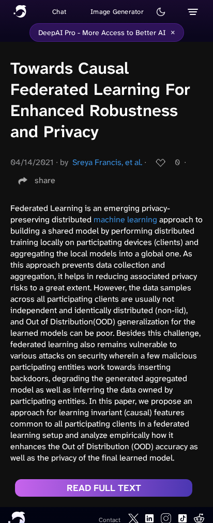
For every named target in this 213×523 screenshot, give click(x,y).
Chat (59, 11)
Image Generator (117, 11)
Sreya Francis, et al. (107, 162)
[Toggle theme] (161, 12)
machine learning (125, 219)
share (45, 180)
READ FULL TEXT (104, 488)
